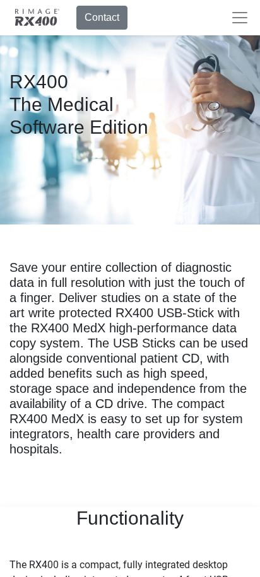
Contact (102, 17)
